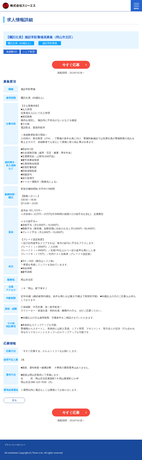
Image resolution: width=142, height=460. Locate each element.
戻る (14, 400)
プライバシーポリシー (15, 445)
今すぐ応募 (71, 64)
